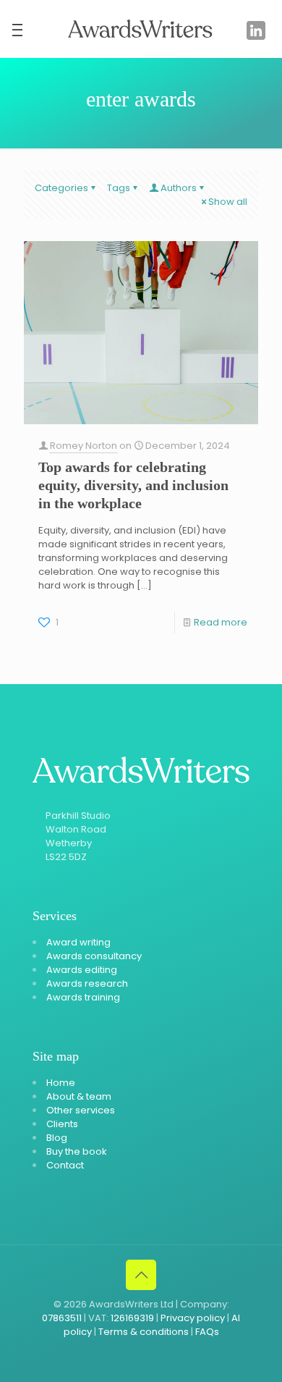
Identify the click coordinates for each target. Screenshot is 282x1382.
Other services (80, 1110)
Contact (65, 1165)
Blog (56, 1138)
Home (60, 1083)
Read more (220, 622)
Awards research (87, 983)
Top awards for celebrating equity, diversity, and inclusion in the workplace (133, 485)
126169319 (132, 1318)
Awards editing (81, 970)
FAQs (207, 1332)
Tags (118, 188)
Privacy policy (193, 1318)
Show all (227, 201)
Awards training (83, 997)
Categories (61, 188)
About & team (78, 1096)
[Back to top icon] (141, 1275)
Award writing (78, 942)
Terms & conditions (143, 1332)
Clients (62, 1124)
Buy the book (76, 1151)
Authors (179, 188)
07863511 (62, 1318)
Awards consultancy (94, 956)
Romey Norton (83, 445)
